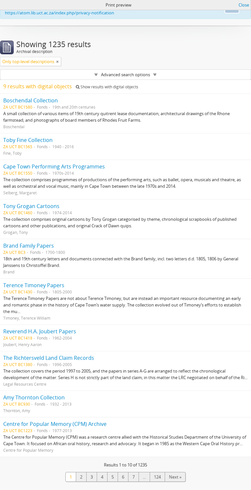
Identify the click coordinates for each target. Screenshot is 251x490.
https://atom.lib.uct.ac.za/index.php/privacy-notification (59, 13)
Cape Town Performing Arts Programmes (54, 166)
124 (157, 477)
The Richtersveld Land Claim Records (48, 357)
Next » (175, 477)
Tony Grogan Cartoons (31, 206)
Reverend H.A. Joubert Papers (39, 331)
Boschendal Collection (30, 100)
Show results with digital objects (108, 87)
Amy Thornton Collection (34, 397)
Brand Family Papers (28, 245)
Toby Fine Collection (28, 140)
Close (244, 5)
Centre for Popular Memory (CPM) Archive (55, 424)
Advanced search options (125, 75)
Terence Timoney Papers (33, 285)
